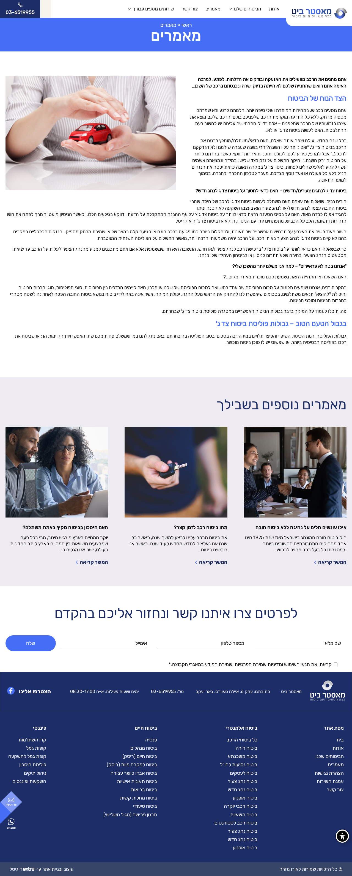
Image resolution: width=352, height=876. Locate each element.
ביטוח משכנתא (242, 756)
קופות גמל (36, 748)
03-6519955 (163, 691)
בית (340, 740)
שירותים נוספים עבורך (153, 9)
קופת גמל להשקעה (27, 756)
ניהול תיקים (35, 773)
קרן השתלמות (32, 740)
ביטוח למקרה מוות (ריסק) (132, 765)
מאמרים (213, 9)
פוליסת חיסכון (32, 765)
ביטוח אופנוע (245, 798)
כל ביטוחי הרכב (242, 740)
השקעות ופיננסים (29, 781)
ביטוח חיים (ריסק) (139, 756)
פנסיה (151, 740)
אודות (274, 9)
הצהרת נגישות (329, 773)
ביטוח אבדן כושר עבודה (134, 773)
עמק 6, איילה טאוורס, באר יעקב (224, 691)
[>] (319, 9)
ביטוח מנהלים (143, 748)
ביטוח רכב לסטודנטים (236, 823)
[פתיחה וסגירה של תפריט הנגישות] (342, 836)
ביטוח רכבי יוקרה (240, 806)
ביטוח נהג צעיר (242, 781)
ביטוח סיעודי (145, 806)
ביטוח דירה (246, 748)
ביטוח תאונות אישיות (137, 781)
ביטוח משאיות (243, 815)
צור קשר (190, 9)
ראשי (187, 25)
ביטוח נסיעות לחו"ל (238, 765)
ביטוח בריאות (144, 790)
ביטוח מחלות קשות (138, 798)
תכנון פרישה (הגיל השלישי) (130, 815)
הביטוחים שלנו (247, 9)
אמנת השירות (330, 781)
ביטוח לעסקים (243, 773)
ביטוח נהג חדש (242, 790)
